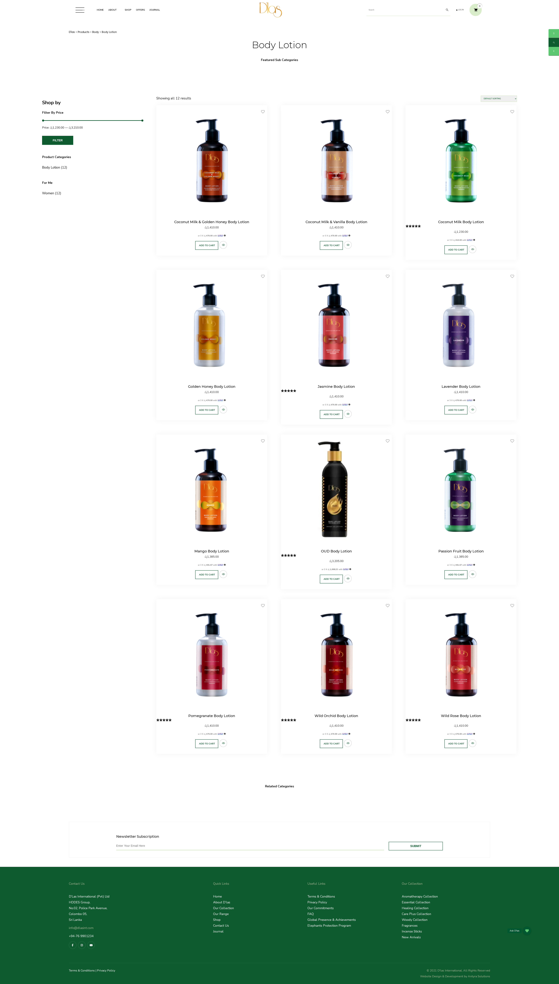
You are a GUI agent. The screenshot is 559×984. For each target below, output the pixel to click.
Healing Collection (415, 908)
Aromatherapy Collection (420, 896)
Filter (58, 140)
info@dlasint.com (81, 928)
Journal (218, 931)
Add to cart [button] (207, 245)
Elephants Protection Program (329, 925)
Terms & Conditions (321, 896)
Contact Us (221, 925)
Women (48, 193)
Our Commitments (320, 908)
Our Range (221, 914)
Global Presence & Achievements (331, 920)
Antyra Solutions (479, 976)
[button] (527, 931)
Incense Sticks (412, 931)
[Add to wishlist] (263, 113)
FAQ (310, 914)
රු (554, 42)
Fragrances (410, 925)
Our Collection (223, 908)
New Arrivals (411, 937)
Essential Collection (416, 902)
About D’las (221, 902)
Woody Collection (415, 920)
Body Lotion (51, 167)
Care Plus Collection (416, 914)
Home (217, 896)
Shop (217, 920)
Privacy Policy (317, 902)
